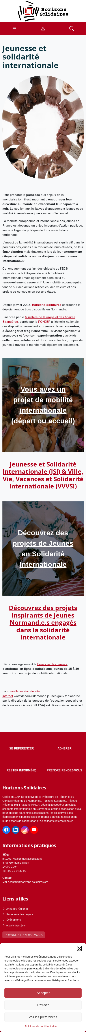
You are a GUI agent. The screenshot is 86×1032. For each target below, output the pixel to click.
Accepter (43, 993)
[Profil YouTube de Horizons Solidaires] (34, 830)
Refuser (43, 1005)
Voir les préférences (43, 1017)
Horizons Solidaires (46, 304)
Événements (13, 919)
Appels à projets (16, 925)
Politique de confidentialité (41, 1026)
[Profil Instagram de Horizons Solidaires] (25, 830)
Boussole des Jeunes (52, 664)
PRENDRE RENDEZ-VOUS (24, 935)
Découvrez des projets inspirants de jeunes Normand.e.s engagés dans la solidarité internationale (43, 622)
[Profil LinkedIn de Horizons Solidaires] (15, 830)
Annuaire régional (17, 908)
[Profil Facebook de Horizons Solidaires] (6, 830)
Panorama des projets (19, 914)
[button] (79, 948)
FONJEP (44, 321)
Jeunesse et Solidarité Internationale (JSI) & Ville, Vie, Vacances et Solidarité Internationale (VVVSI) (43, 475)
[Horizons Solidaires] (43, 11)
